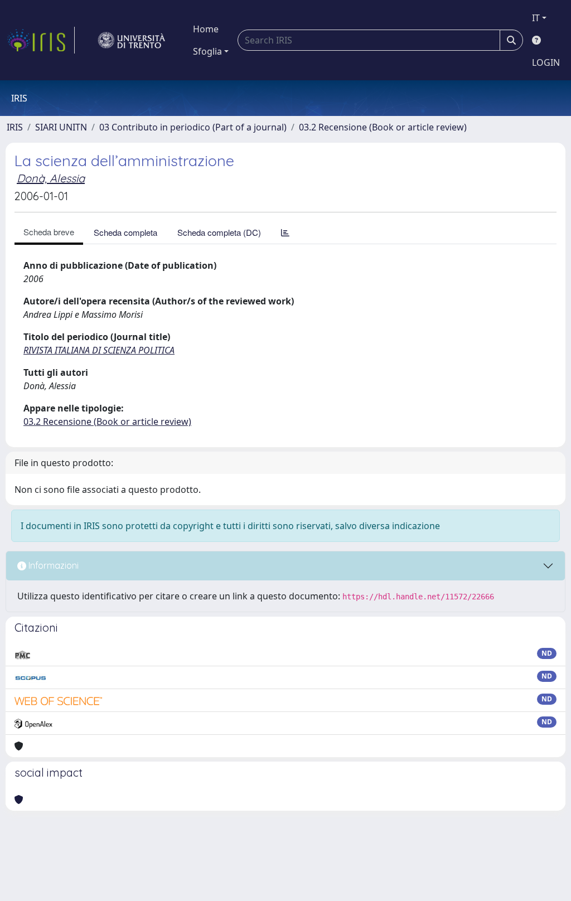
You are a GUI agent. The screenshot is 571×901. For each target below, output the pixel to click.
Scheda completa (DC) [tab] (219, 232)
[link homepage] (41, 40)
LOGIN (546, 62)
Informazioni (52, 565)
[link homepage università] (132, 40)
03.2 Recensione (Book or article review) (383, 127)
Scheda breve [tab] (48, 232)
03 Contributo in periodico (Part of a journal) (193, 127)
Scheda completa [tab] (125, 232)
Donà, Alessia (51, 178)
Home (206, 29)
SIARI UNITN (61, 127)
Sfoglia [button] (207, 51)
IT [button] (536, 18)
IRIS (15, 127)
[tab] (285, 232)
